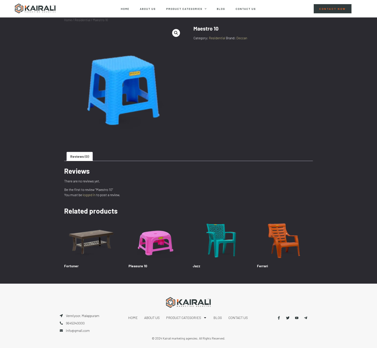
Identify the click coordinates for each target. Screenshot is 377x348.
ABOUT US (148, 8)
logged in (89, 195)
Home (68, 20)
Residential (82, 20)
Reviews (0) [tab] (79, 156)
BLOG (221, 8)
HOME (125, 8)
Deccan (241, 38)
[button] (176, 33)
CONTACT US (246, 8)
